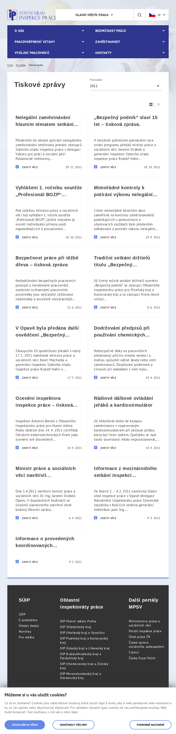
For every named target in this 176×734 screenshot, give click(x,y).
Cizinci (134, 652)
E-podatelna (28, 620)
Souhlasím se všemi (25, 724)
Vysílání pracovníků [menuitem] (32, 53)
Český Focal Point (142, 658)
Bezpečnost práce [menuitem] (110, 31)
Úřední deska (29, 626)
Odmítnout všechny (73, 724)
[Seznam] (158, 104)
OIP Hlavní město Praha (78, 621)
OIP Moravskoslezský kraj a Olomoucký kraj (80, 676)
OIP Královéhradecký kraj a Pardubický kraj (80, 656)
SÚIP (22, 614)
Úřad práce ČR (139, 637)
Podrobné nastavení (150, 724)
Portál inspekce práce (145, 631)
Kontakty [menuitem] (103, 53)
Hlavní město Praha (92, 15)
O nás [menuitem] (19, 31)
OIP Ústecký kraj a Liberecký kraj (85, 648)
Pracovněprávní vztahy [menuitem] (35, 42)
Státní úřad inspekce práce (32, 15)
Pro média (26, 637)
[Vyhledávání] (139, 15)
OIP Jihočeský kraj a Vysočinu (82, 633)
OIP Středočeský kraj (75, 627)
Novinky (25, 631)
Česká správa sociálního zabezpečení (146, 644)
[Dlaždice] (151, 104)
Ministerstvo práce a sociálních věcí (144, 623)
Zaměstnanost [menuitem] (107, 42)
